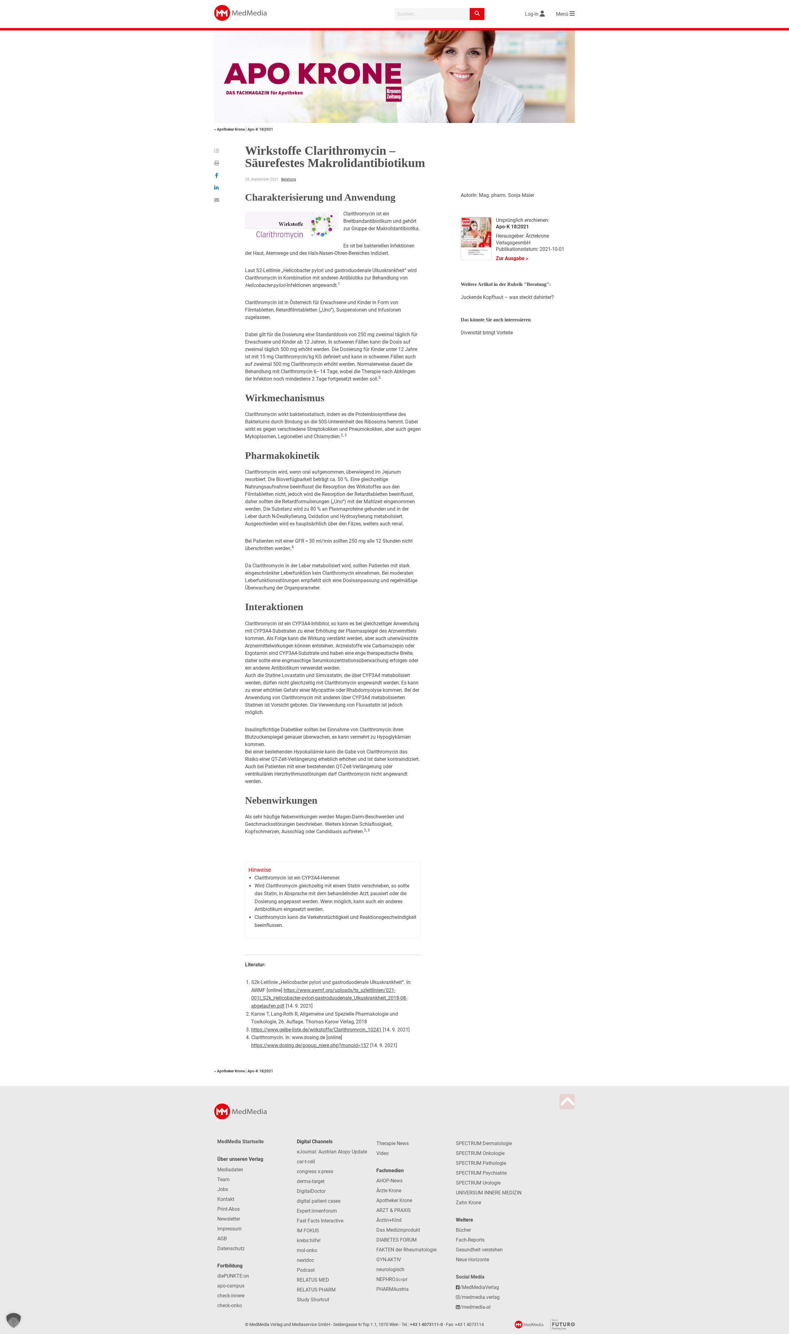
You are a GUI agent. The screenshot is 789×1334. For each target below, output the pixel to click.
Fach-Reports (470, 1240)
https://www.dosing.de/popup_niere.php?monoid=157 (310, 1045)
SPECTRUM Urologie (478, 1183)
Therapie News (392, 1143)
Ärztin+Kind (389, 1220)
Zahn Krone (468, 1202)
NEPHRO (391, 1279)
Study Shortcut (313, 1300)
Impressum (229, 1229)
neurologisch (390, 1269)
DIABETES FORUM (396, 1240)
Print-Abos (228, 1209)
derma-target (311, 1181)
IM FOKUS (308, 1231)
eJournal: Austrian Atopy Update (332, 1152)
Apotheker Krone (394, 1200)
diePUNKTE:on (233, 1276)
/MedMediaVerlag (479, 1287)
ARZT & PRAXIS (393, 1210)
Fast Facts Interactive (320, 1221)
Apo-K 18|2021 (260, 129)
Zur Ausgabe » (512, 258)
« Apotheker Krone (230, 129)
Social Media (470, 1277)
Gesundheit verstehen (479, 1250)
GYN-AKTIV (388, 1260)
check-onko (229, 1305)
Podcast (306, 1270)
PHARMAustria (392, 1289)
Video (382, 1153)
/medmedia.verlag (480, 1297)
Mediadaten (230, 1170)
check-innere (230, 1296)
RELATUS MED (313, 1280)
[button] (13, 1320)
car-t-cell (306, 1162)
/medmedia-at (475, 1307)
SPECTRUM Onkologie (480, 1153)
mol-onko (307, 1250)
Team (223, 1179)
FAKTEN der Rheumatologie (406, 1250)
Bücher (463, 1230)
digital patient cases (319, 1201)
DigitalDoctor (311, 1191)
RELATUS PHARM (316, 1290)
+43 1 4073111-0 (426, 1324)
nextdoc (305, 1260)
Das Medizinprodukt (398, 1230)
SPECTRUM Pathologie (481, 1163)
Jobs (222, 1189)
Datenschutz (231, 1248)
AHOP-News (389, 1181)
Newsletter (228, 1219)
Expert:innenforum (317, 1211)
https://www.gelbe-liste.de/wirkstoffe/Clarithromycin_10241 (316, 1030)
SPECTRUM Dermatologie (484, 1143)
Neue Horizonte (472, 1260)
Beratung (288, 179)
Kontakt (225, 1199)
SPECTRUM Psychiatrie (481, 1173)
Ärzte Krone (388, 1190)
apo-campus (230, 1286)
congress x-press (315, 1171)
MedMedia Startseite (240, 1141)
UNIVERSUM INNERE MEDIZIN (488, 1193)
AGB (222, 1239)
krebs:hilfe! (309, 1240)
